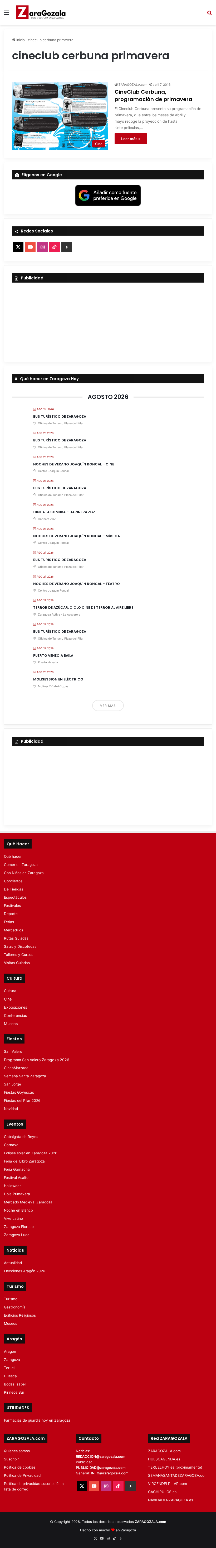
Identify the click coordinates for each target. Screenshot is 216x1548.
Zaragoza (12, 1360)
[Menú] (6, 14)
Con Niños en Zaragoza (24, 873)
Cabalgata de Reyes (21, 1137)
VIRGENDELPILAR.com (167, 1484)
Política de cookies (20, 1467)
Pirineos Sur (14, 1392)
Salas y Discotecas (20, 946)
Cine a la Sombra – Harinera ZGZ (64, 512)
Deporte (11, 914)
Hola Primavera (17, 1194)
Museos (11, 1023)
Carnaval (11, 1145)
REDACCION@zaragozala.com (100, 1456)
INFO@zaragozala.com (110, 1473)
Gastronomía (15, 1307)
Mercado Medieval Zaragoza (28, 1202)
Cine (8, 999)
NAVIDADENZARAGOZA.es (170, 1500)
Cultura (10, 991)
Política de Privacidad (22, 1475)
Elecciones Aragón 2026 (24, 1271)
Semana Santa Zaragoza (25, 1076)
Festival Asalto (16, 1177)
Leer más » (130, 138)
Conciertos (13, 881)
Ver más (108, 706)
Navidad (11, 1109)
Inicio (20, 40)
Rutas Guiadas (16, 938)
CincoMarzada (16, 1068)
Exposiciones (15, 1007)
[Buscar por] (209, 14)
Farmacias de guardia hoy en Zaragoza (37, 1420)
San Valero (13, 1051)
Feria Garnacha (17, 1169)
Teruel (9, 1368)
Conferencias (15, 1015)
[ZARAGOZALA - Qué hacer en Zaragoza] (41, 12)
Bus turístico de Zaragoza (59, 416)
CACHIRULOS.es (162, 1492)
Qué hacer (13, 856)
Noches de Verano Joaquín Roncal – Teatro (76, 583)
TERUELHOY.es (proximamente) (175, 1467)
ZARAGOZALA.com (133, 85)
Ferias (9, 922)
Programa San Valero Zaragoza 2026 (36, 1060)
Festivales (12, 905)
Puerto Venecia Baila (53, 655)
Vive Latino (13, 1218)
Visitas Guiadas (17, 963)
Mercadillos (13, 930)
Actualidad (13, 1263)
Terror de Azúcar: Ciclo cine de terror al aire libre (83, 607)
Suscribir (11, 1459)
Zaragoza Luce (17, 1235)
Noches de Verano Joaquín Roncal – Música (76, 536)
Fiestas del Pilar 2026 (22, 1100)
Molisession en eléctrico (58, 679)
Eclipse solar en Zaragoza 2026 (30, 1153)
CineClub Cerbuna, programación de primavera (153, 95)
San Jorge (12, 1084)
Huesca (10, 1376)
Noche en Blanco (18, 1210)
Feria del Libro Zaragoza (24, 1161)
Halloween (13, 1186)
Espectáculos (15, 897)
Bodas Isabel (15, 1384)
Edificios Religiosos (20, 1315)
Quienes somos (17, 1451)
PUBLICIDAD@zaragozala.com (101, 1467)
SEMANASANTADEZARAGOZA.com (178, 1475)
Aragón (10, 1351)
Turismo (10, 1299)
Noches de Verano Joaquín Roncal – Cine (73, 464)
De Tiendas (13, 889)
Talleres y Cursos (18, 954)
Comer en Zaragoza (21, 865)
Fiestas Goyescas (19, 1092)
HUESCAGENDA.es (164, 1459)
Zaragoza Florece (19, 1227)
